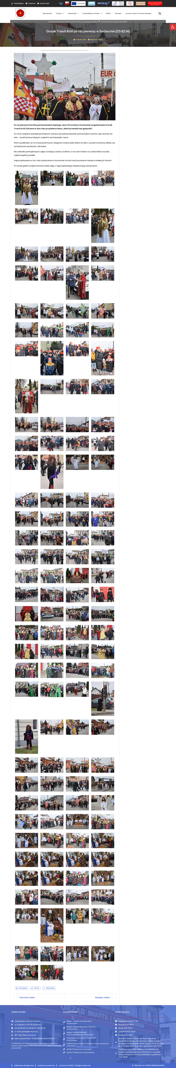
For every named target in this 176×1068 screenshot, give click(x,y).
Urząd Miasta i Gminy (91, 13)
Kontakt (118, 13)
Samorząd (72, 13)
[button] (173, 27)
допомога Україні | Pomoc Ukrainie (138, 13)
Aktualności (47, 13)
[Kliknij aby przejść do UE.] (78, 3)
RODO (108, 13)
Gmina (59, 13)
